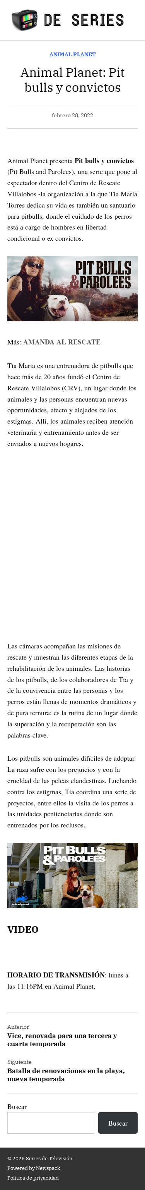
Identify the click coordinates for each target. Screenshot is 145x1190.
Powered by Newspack (33, 1168)
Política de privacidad (33, 1178)
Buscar (17, 1106)
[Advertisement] (72, 533)
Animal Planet (72, 54)
